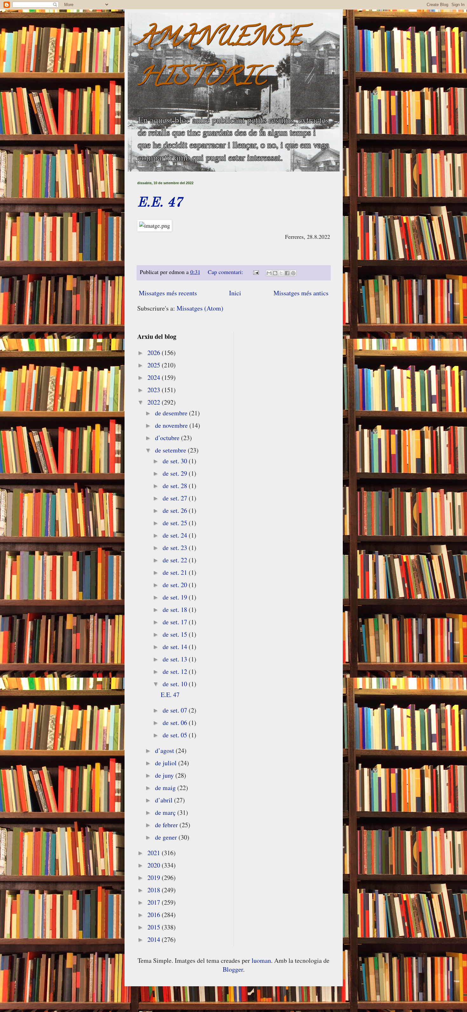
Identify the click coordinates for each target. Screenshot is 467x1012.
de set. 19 (176, 597)
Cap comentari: (226, 272)
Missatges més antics (301, 293)
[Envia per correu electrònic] (269, 273)
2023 (154, 389)
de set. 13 (176, 659)
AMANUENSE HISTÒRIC (219, 59)
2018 (154, 890)
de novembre (172, 425)
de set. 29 (176, 473)
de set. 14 (176, 646)
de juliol (166, 763)
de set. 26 (176, 510)
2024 (154, 377)
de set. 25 (176, 523)
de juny (165, 775)
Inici (235, 293)
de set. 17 (176, 622)
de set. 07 (176, 710)
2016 (154, 914)
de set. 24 (176, 535)
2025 (154, 365)
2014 (154, 939)
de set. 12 (176, 671)
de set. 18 (176, 609)
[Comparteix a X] (281, 273)
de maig (166, 787)
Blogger (233, 969)
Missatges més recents (168, 293)
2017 (154, 902)
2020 (154, 865)
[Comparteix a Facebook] (287, 273)
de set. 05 (176, 735)
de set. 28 (176, 485)
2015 (154, 927)
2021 (154, 852)
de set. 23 (176, 547)
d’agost (165, 750)
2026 (154, 352)
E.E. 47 (159, 203)
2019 (154, 877)
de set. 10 (176, 684)
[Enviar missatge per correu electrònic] (255, 272)
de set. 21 (176, 572)
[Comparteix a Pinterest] (293, 273)
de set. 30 (176, 461)
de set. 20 (176, 584)
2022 (154, 402)
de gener (167, 837)
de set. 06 (176, 722)
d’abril (164, 800)
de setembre (171, 450)
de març (166, 812)
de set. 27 (176, 498)
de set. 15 (176, 634)
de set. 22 (176, 560)
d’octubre (168, 437)
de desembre (172, 413)
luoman (261, 960)
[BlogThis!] (275, 273)
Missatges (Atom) (200, 308)
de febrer (167, 825)
